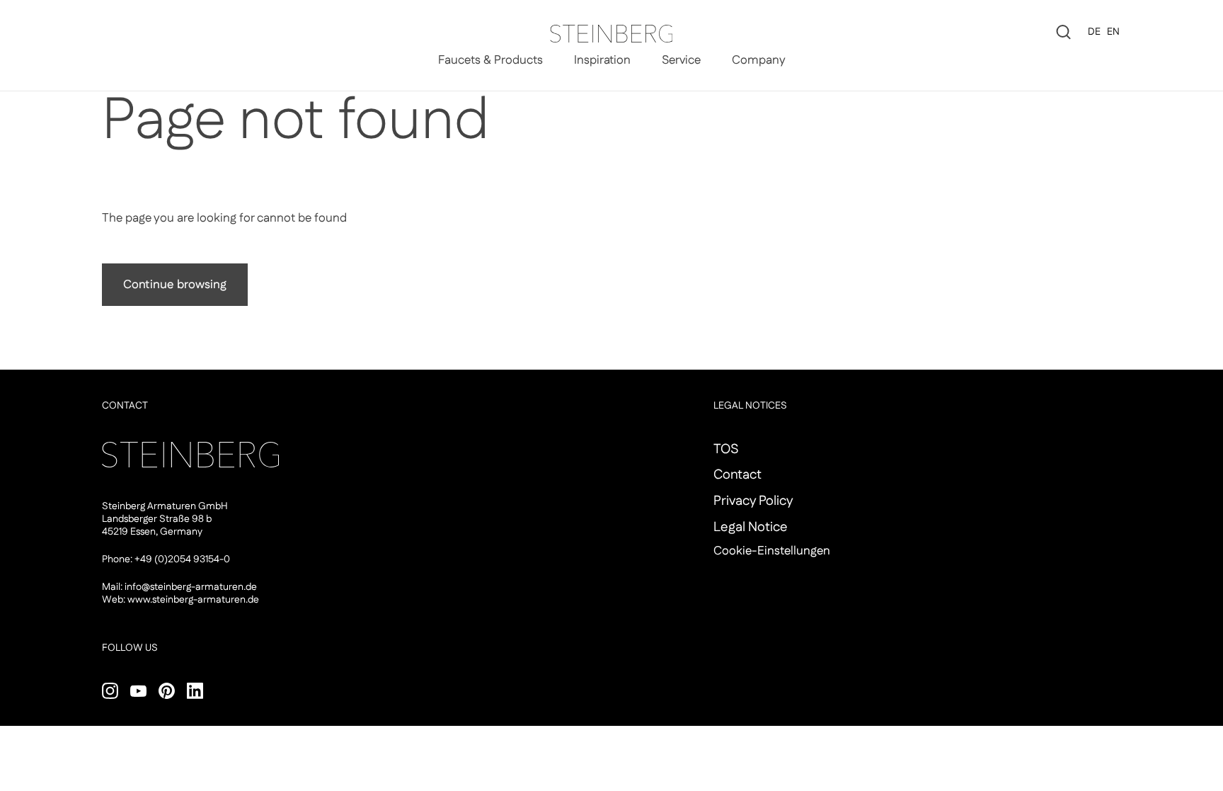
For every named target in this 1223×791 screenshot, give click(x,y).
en (1113, 32)
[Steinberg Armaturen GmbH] (611, 33)
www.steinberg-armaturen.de (193, 600)
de (1094, 32)
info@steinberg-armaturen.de (191, 587)
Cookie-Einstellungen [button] (771, 550)
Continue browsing (174, 284)
